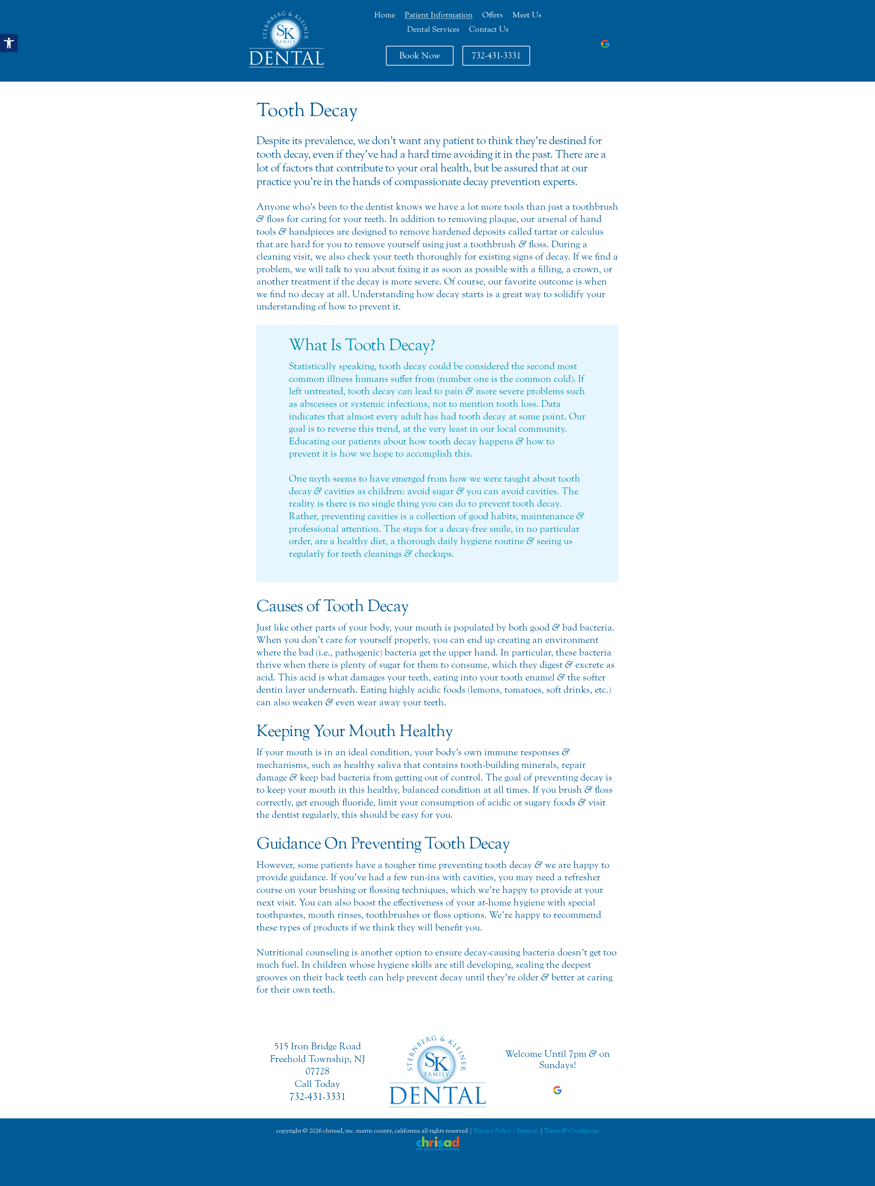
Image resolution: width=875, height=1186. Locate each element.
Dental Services (433, 29)
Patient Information (439, 14)
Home (384, 14)
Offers (492, 14)
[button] (9, 43)
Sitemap (527, 1130)
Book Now (419, 55)
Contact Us (489, 29)
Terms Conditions (571, 1130)
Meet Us (526, 14)
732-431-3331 (496, 55)
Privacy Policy (492, 1130)
